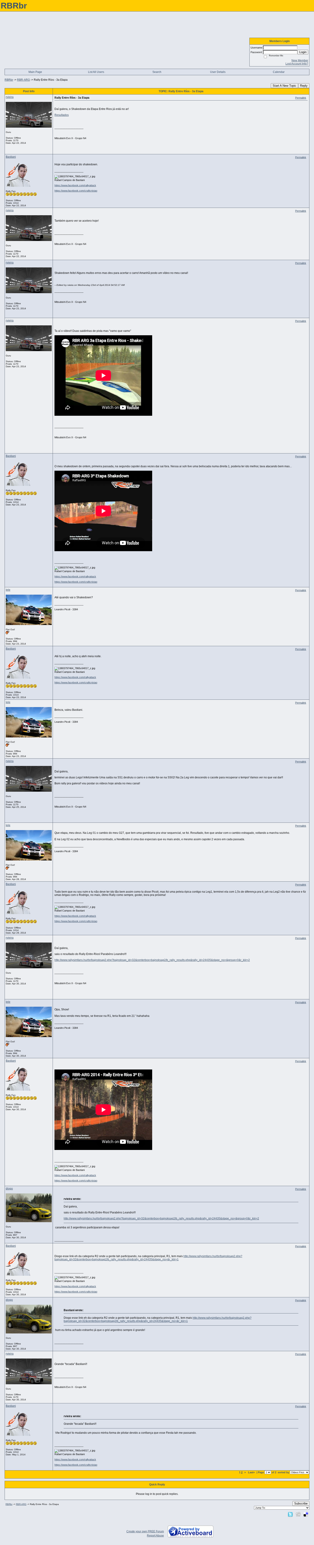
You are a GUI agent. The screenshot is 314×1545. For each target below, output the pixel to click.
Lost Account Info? (296, 63)
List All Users (96, 72)
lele (8, 589)
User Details (218, 72)
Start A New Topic (284, 85)
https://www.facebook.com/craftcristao (75, 190)
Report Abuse (155, 1535)
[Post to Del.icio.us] (305, 1514)
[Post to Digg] (298, 1514)
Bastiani (11, 156)
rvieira (10, 97)
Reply (304, 85)
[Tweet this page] (290, 1514)
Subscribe (301, 1503)
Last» (251, 1472)
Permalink (300, 97)
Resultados (61, 115)
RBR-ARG (23, 79)
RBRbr (9, 79)
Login (302, 52)
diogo (9, 1188)
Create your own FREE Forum (145, 1531)
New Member (299, 60)
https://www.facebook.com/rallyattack (75, 185)
